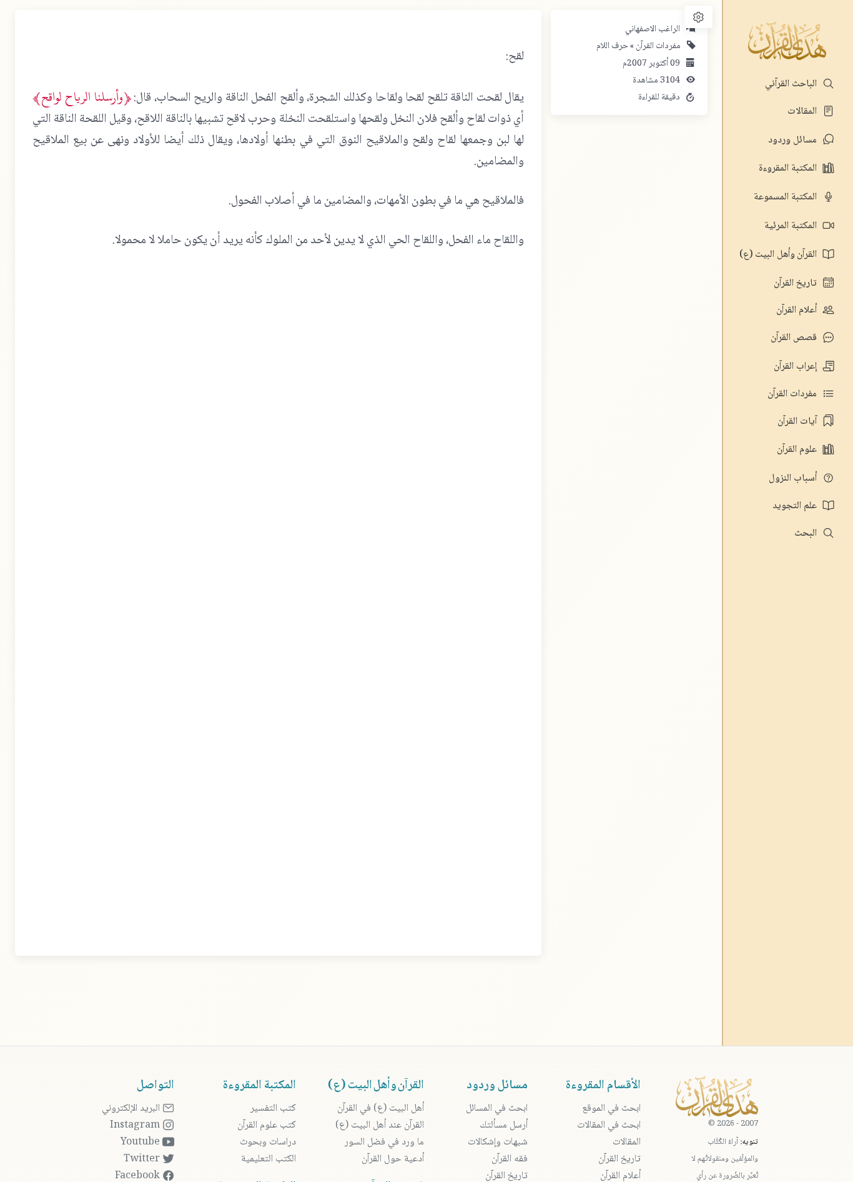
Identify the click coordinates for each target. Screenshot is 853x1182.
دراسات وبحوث (268, 1142)
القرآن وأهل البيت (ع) (779, 254)
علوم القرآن (798, 449)
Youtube (141, 1142)
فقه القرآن (509, 1159)
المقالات (803, 111)
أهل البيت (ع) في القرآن (380, 1108)
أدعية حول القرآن (393, 1159)
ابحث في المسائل (497, 1108)
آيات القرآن (798, 421)
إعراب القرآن (796, 366)
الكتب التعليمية (268, 1159)
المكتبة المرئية (791, 226)
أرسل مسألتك (504, 1125)
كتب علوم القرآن (266, 1125)
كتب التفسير (273, 1108)
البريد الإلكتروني (132, 1108)
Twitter (143, 1159)
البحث (806, 533)
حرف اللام (612, 46)
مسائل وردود (793, 140)
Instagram (136, 1125)
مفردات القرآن (793, 394)
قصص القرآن (795, 337)
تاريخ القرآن (796, 283)
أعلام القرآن (797, 310)
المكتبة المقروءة (789, 168)
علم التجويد (795, 506)
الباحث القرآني (792, 84)
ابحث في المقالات (609, 1125)
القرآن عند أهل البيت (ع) (379, 1125)
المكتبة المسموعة (786, 197)
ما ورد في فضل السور (384, 1142)
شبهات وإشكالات (498, 1142)
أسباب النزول (794, 478)
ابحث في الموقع (611, 1108)
